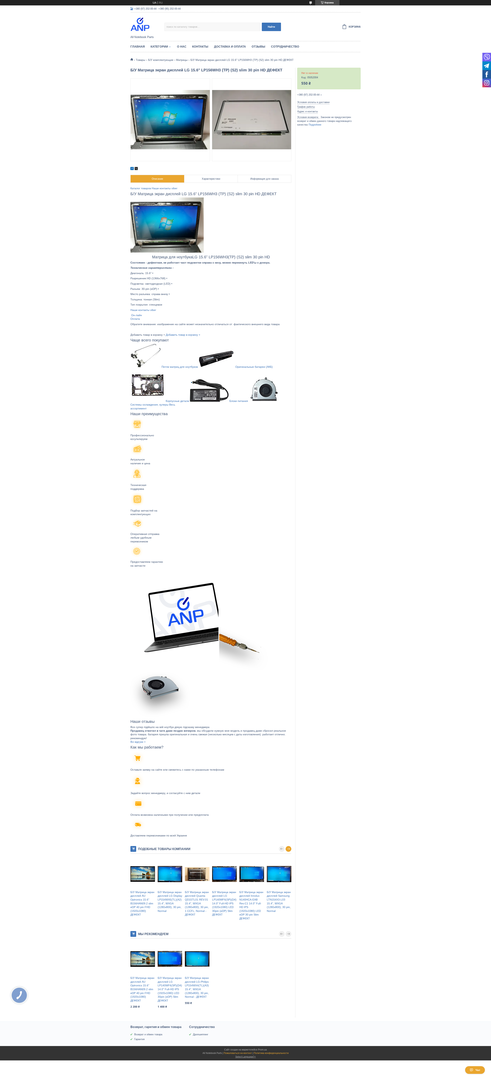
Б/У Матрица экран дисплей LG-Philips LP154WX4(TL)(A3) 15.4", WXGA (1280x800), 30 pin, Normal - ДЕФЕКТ (197, 987)
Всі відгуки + (138, 741)
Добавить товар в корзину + (183, 334)
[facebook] (132, 169)
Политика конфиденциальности (271, 1053)
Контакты (200, 46)
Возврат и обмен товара (148, 1034)
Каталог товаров (140, 188)
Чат (477, 1070)
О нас (181, 46)
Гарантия (139, 1039)
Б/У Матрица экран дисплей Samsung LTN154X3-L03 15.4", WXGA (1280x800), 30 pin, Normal (279, 901)
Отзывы (258, 46)
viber (174, 188)
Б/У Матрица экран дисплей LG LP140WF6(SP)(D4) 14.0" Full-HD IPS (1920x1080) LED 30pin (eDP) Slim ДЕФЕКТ (224, 903)
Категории (159, 46)
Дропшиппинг (200, 1034)
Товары (140, 59)
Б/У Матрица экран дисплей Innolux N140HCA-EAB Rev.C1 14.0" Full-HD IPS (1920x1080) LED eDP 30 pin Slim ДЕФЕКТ (251, 905)
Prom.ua (262, 1049)
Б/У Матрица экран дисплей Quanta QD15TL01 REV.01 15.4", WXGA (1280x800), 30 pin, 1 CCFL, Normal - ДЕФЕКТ (197, 903)
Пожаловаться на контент (238, 1053)
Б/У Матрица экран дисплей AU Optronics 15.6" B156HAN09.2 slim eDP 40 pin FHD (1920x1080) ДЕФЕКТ (142, 903)
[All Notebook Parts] (147, 24)
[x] (136, 169)
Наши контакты (161, 188)
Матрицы (182, 59)
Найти (271, 26)
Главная (137, 46)
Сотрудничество (285, 46)
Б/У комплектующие (160, 59)
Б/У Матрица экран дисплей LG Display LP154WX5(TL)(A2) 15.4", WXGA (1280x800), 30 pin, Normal (170, 901)
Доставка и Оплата (230, 46)
